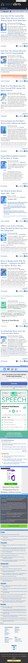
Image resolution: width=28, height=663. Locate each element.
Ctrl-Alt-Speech (4, 310)
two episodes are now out (9, 247)
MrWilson (15, 164)
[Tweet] (22, 46)
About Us (17, 628)
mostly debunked (12, 30)
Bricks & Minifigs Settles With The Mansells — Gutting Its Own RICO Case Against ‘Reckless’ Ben (13, 263)
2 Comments (4, 326)
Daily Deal (22, 57)
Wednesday (4, 563)
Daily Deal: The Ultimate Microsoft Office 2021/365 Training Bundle (13, 52)
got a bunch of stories (13, 275)
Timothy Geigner (22, 234)
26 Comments (4, 186)
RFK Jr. (16, 236)
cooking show (16, 240)
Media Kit (7, 640)
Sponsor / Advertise (7, 642)
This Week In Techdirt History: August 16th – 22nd (11, 192)
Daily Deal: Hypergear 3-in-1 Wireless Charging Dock (12, 596)
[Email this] (18, 46)
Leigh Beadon (22, 162)
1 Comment (3, 46)
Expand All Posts (12, 9)
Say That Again (3, 32)
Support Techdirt (18, 641)
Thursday (4, 542)
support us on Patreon (11, 316)
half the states (13, 346)
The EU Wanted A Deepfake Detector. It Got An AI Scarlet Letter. (14, 553)
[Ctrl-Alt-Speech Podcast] (14, 397)
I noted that (18, 129)
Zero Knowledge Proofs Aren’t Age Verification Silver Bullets (13, 332)
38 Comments (4, 361)
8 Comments (4, 151)
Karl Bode (22, 127)
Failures (4, 242)
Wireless (4, 135)
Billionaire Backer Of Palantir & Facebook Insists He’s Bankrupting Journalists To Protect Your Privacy (15, 212)
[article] (8, 511)
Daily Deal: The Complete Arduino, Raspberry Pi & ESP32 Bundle (14, 618)
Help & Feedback (8, 638)
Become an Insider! (14, 526)
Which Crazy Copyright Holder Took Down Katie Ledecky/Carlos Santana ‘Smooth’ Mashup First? (15, 207)
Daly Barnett (21, 337)
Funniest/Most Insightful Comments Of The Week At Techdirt (13, 157)
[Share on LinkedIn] (26, 46)
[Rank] (2, 456)
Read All (24, 451)
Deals (5, 65)
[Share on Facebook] (24, 46)
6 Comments (4, 116)
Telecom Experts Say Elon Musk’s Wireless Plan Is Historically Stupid (13, 122)
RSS (6, 631)
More (1, 623)
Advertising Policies (17, 630)
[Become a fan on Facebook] (8, 369)
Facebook (7, 630)
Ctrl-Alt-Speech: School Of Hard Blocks (12, 297)
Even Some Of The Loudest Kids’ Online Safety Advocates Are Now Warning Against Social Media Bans (13, 18)
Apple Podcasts (20, 310)
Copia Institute (18, 638)
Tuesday (3, 583)
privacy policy (18, 386)
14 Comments (4, 291)
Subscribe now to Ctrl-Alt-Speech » (14, 436)
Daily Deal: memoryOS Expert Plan (9, 576)
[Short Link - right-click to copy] (16, 46)
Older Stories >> (24, 365)
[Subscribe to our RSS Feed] (12, 369)
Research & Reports (7, 634)
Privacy (16, 632)
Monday (3, 604)
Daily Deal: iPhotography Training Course (10, 555)
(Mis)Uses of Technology (4, 103)
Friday (3, 532)
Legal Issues (4, 277)
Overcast (3, 312)
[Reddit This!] (20, 46)
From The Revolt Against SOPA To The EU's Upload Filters (14, 447)
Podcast (6, 632)
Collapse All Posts (22, 9)
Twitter (6, 628)
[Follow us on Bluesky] (5, 369)
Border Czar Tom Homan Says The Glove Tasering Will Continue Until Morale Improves (13, 88)
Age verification (11, 339)
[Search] (27, 1)
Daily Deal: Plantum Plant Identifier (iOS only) (10, 534)
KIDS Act (12, 349)
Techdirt (4, 170)
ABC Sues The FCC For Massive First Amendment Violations (13, 594)
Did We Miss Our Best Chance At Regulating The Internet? (14, 449)
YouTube (19, 312)
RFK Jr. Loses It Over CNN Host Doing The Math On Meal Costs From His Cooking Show (14, 228)
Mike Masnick (22, 24)
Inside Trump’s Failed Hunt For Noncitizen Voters (11, 568)
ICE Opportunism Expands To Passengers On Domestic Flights (14, 578)
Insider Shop (17, 640)
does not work (12, 35)
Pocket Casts (13, 312)
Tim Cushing (22, 94)
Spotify (7, 312)
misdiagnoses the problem (14, 33)
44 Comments (4, 256)
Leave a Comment (5, 81)
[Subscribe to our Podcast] (16, 369)
